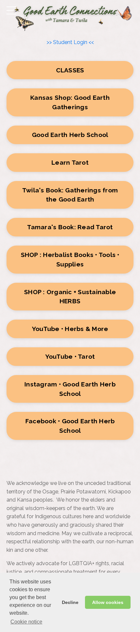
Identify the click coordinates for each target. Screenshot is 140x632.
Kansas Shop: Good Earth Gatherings (70, 102)
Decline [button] (70, 602)
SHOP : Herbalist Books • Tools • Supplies (70, 259)
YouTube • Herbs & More (70, 328)
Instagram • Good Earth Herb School (70, 389)
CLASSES (70, 70)
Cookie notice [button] (26, 621)
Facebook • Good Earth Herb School (70, 425)
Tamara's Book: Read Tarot (70, 227)
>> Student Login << (70, 42)
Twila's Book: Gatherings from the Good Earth (70, 195)
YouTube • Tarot (70, 356)
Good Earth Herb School (70, 134)
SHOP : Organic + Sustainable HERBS (70, 296)
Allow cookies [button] (107, 602)
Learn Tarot (70, 162)
